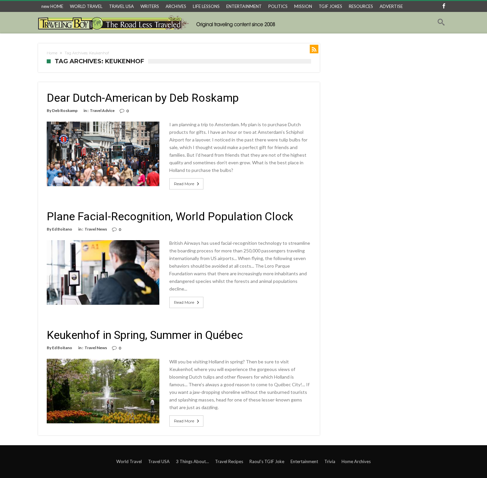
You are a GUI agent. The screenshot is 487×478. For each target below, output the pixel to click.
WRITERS (149, 6)
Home (52, 53)
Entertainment (304, 461)
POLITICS (278, 6)
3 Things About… (192, 461)
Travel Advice (102, 110)
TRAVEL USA (121, 6)
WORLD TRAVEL (86, 6)
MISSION (303, 6)
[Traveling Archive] (158, 22)
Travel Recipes (229, 461)
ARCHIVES (176, 6)
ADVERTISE (391, 6)
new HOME (52, 6)
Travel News (95, 229)
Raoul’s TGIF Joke (266, 461)
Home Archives (356, 461)
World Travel (129, 461)
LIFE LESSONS (206, 6)
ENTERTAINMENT (244, 6)
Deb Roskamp (65, 110)
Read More (184, 183)
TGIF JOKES (330, 6)
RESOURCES (361, 6)
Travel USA (159, 461)
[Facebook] (443, 6)
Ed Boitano (62, 229)
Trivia (329, 461)
